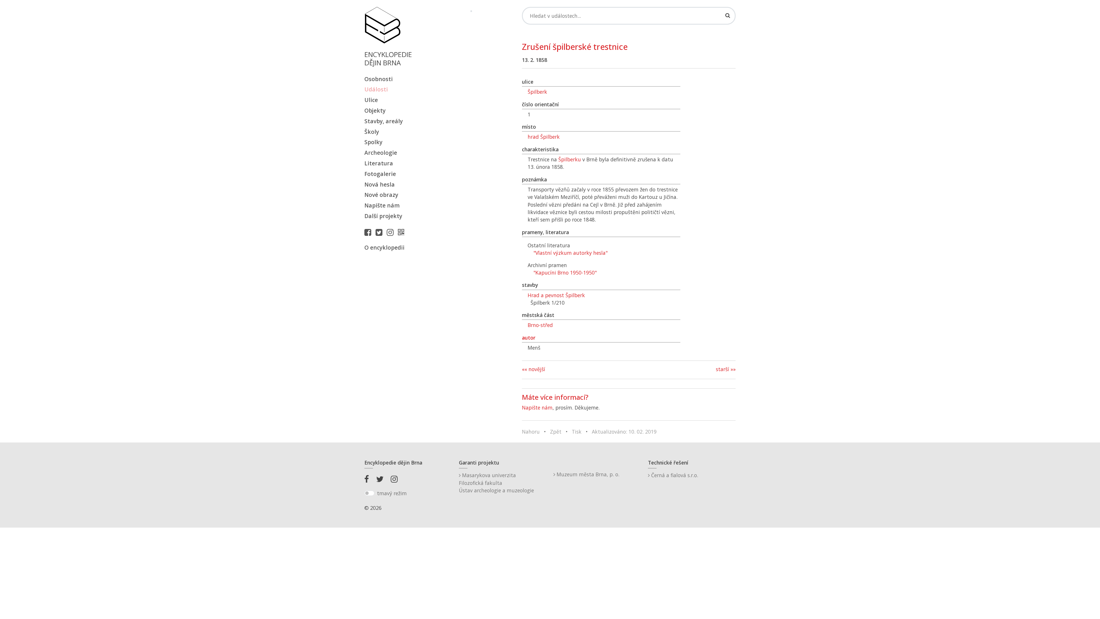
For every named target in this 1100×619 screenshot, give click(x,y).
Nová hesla (379, 184)
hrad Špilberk (544, 136)
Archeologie (380, 152)
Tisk (577, 431)
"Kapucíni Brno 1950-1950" (565, 272)
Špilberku (569, 159)
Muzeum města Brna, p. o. (587, 474)
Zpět (555, 431)
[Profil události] (402, 232)
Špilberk (537, 91)
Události (376, 89)
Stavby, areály (383, 121)
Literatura (378, 163)
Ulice (371, 100)
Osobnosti (378, 79)
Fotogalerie (380, 174)
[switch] (369, 493)
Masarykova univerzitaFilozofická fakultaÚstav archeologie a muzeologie (496, 483)
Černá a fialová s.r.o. (674, 475)
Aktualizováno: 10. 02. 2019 (624, 431)
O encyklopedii (384, 247)
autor (528, 337)
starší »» (726, 369)
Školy (371, 132)
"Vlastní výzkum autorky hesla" (570, 252)
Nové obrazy (381, 195)
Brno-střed (540, 325)
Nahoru (531, 431)
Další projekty (383, 216)
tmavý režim (392, 493)
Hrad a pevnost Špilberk (556, 295)
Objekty (375, 110)
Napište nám (382, 205)
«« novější (533, 369)
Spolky (373, 142)
